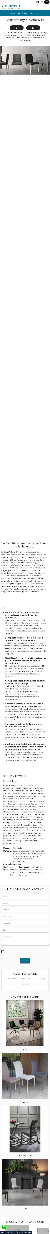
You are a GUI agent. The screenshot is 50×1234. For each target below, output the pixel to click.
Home (13, 13)
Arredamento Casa (22, 13)
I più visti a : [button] (25, 984)
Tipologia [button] (41, 979)
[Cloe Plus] (25, 1076)
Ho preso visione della (20, 951)
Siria (25, 1049)
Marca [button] (7, 979)
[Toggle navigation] (46, 7)
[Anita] (25, 1182)
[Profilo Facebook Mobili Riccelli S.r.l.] (38, 2)
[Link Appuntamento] (47, 2)
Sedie (31, 13)
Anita (24, 1208)
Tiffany (37, 13)
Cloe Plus (25, 1102)
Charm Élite (25, 1155)
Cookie (11, 1232)
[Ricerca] (2, 2)
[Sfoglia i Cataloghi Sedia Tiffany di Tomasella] (33, 27)
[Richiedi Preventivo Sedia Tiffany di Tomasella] (17, 27)
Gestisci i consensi (24, 1232)
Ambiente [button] (16, 979)
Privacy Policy (29, 951)
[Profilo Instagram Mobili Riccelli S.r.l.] (42, 2)
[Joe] (4, 28)
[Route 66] (46, 28)
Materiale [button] (26, 979)
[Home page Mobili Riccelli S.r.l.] (10, 7)
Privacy (3, 1232)
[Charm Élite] (25, 1129)
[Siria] (25, 1023)
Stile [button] (33, 979)
